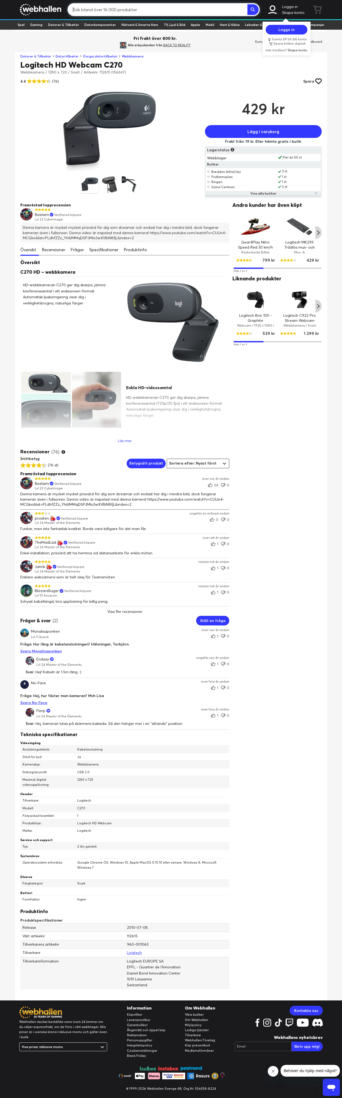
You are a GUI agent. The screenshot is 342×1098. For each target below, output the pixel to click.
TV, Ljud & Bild (174, 25)
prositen (42, 518)
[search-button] (253, 9)
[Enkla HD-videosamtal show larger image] (71, 400)
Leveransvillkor (138, 1020)
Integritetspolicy (139, 1045)
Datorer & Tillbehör (63, 25)
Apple (195, 25)
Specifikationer (103, 249)
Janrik (40, 566)
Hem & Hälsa (230, 25)
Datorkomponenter (100, 25)
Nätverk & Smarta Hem (140, 25)
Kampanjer (315, 25)
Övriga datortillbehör (100, 56)
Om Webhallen (196, 1020)
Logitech (134, 952)
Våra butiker (194, 1014)
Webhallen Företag (200, 1040)
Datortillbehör (67, 56)
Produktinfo (135, 249)
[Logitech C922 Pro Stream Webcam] (299, 299)
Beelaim (42, 214)
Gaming (36, 25)
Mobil (210, 25)
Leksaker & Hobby (259, 25)
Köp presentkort (197, 1045)
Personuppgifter (139, 1040)
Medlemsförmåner (199, 1051)
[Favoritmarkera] (208, 171)
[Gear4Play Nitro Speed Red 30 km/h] (255, 226)
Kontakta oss (306, 1010)
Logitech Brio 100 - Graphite (255, 318)
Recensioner (53, 249)
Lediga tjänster (197, 1030)
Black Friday (136, 1056)
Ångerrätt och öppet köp (146, 1030)
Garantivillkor (137, 1025)
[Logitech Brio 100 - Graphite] (255, 299)
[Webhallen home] (39, 9)
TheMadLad (45, 542)
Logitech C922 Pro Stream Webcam (299, 318)
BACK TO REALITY (177, 45)
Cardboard (313, 42)
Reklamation (137, 1035)
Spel (21, 25)
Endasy (42, 659)
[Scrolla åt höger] (318, 232)
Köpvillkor (134, 1014)
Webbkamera (132, 56)
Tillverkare (193, 1035)
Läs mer (125, 440)
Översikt (28, 249)
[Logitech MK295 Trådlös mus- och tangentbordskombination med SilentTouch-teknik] (299, 226)
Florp (40, 711)
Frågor (77, 249)
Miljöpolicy (193, 1025)
